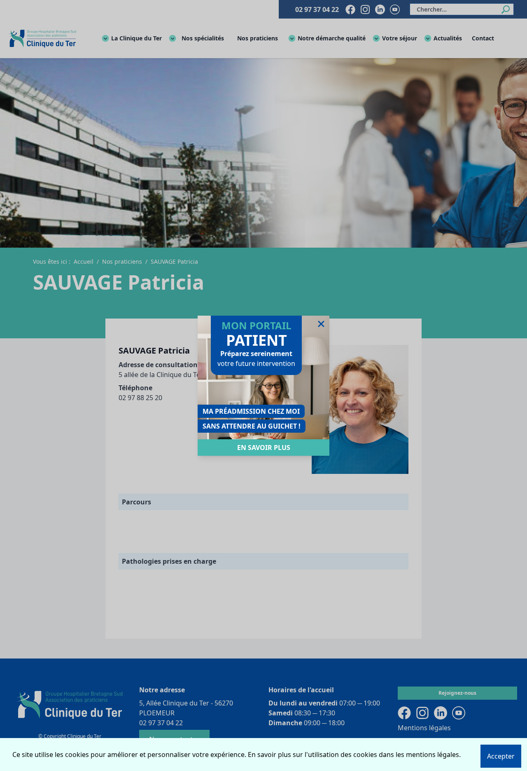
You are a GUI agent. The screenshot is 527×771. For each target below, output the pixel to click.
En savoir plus (263, 447)
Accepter (501, 756)
